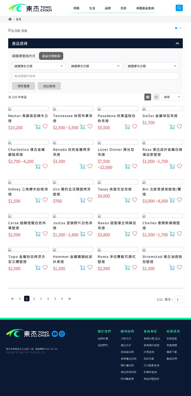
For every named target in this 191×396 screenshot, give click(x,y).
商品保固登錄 (151, 379)
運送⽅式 (126, 345)
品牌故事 (103, 338)
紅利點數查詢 (151, 365)
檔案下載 (172, 352)
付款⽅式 (126, 338)
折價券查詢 (150, 372)
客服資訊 (173, 331)
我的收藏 (149, 358)
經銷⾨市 (103, 345)
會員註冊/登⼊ (152, 338)
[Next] (62, 298)
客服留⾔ (172, 338)
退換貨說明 (127, 352)
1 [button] (176, 28)
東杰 (30, 8)
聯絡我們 (172, 358)
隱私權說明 (127, 365)
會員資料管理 (151, 345)
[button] (95, 43)
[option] (95, 30)
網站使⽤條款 (128, 372)
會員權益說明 (128, 358)
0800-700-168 (51, 348)
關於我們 (104, 331)
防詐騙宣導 (127, 379)
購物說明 (127, 331)
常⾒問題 (172, 345)
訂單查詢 (149, 352)
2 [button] (180, 28)
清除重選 (23, 86)
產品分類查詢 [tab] (51, 56)
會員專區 (150, 331)
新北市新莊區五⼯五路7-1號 (20, 348)
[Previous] (19, 298)
